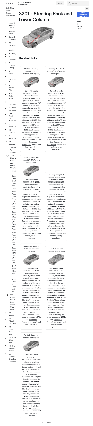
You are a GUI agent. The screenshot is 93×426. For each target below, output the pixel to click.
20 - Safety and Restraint (12, 117)
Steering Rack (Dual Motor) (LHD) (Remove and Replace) (15, 200)
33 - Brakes (11, 314)
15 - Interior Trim (11, 87)
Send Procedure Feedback (83, 14)
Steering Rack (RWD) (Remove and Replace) (56, 192)
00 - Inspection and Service (13, 46)
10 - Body (12, 54)
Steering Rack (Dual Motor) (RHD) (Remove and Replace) (15, 220)
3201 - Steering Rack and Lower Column (13, 162)
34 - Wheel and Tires (12, 321)
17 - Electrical (12, 103)
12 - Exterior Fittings (12, 65)
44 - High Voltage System (12, 348)
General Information (13, 38)
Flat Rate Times (28, 123)
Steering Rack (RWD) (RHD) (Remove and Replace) (15, 255)
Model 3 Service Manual (12, 25)
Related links (80, 27)
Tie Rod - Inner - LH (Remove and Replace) (15, 285)
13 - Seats (11, 72)
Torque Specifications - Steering (16, 149)
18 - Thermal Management (14, 109)
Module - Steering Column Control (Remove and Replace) (15, 179)
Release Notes (12, 32)
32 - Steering (12, 143)
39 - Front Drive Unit (11, 330)
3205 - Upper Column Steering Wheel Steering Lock (13, 302)
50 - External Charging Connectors (13, 357)
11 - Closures (12, 58)
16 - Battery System (11, 96)
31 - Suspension (13, 137)
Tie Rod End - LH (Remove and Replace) (56, 273)
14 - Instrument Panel (13, 79)
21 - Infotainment (14, 125)
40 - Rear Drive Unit (12, 340)
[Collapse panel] (87, 8)
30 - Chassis (12, 131)
